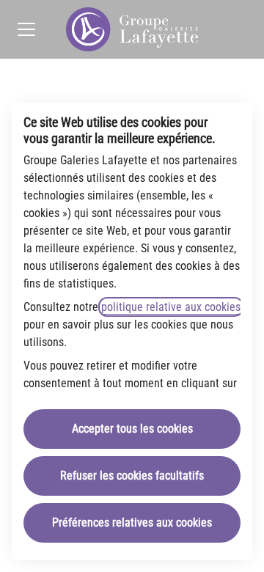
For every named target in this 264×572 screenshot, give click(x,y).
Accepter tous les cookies (132, 429)
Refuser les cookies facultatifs (132, 476)
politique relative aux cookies (171, 307)
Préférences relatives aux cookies (132, 522)
